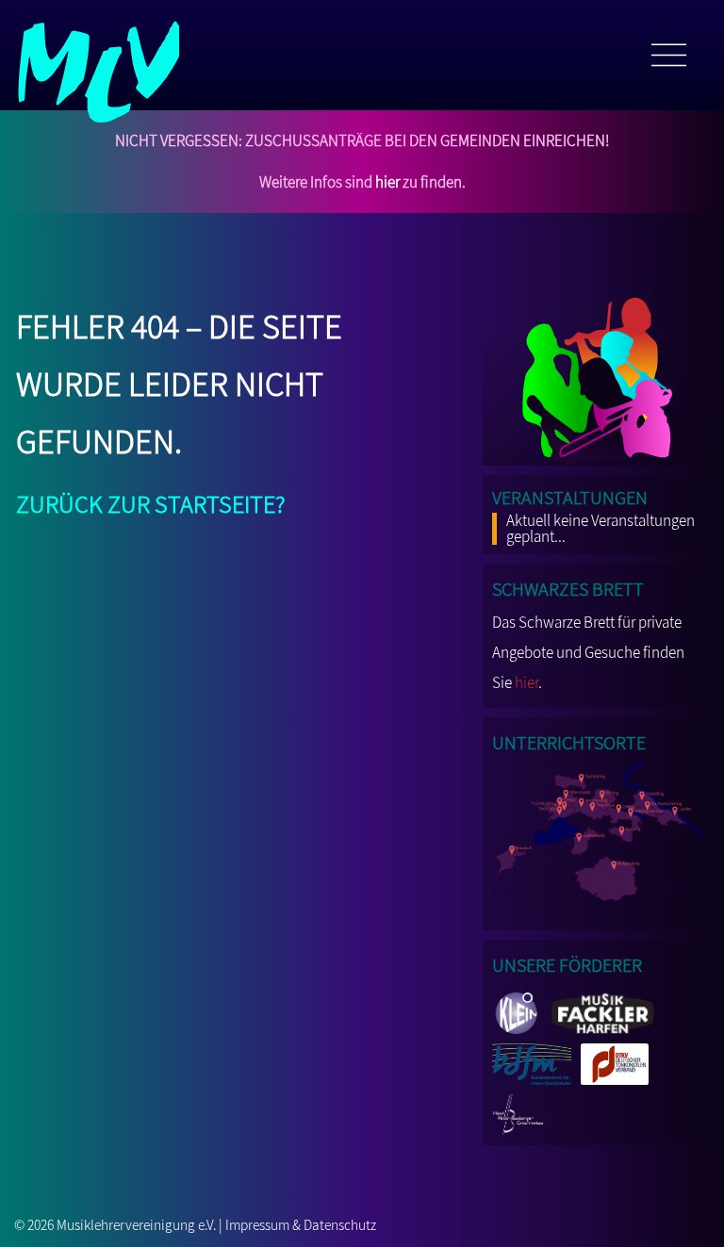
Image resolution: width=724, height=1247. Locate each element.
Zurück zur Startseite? (151, 500)
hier (387, 182)
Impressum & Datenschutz (300, 1224)
